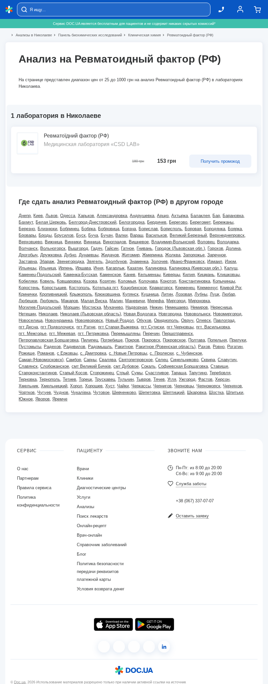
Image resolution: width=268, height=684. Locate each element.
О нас (22, 468)
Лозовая (184, 294)
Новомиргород (227, 313)
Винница (92, 241)
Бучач (107, 235)
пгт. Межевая (62, 333)
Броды (45, 235)
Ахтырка (179, 215)
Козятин (107, 281)
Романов (45, 353)
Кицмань (205, 274)
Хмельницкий (54, 385)
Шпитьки (234, 392)
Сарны (90, 359)
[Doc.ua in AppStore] (113, 624)
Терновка (28, 379)
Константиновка (194, 281)
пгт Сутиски (152, 326)
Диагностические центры (101, 487)
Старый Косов (73, 372)
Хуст (109, 385)
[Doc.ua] (9, 9)
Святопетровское (136, 359)
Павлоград (224, 320)
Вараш (136, 235)
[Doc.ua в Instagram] (119, 647)
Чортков (27, 392)
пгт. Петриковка (93, 333)
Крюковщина (107, 294)
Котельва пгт (105, 287)
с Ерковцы (67, 353)
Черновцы (184, 385)
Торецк (85, 379)
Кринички (28, 294)
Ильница (47, 268)
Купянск (131, 294)
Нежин (156, 307)
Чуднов (61, 392)
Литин (167, 294)
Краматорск (161, 287)
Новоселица (30, 320)
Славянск (28, 366)
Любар (228, 294)
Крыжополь (81, 294)
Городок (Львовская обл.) (180, 248)
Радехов (52, 346)
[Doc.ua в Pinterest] (164, 647)
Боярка (235, 228)
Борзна (129, 228)
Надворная (136, 307)
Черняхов (232, 385)
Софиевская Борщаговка (183, 366)
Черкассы (141, 385)
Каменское (110, 274)
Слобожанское (54, 366)
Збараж (47, 261)
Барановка (233, 215)
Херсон (222, 379)
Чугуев (44, 392)
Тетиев (69, 379)
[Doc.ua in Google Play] (154, 624)
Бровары (27, 235)
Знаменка (138, 261)
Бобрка (88, 228)
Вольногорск (52, 248)
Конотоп (168, 281)
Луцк (214, 294)
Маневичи (135, 300)
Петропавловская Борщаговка (48, 340)
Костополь (79, 287)
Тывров (143, 379)
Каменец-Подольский (40, 274)
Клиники (85, 478)
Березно (27, 228)
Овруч (187, 320)
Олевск (203, 320)
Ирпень (66, 268)
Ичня (98, 268)
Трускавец (105, 379)
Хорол (76, 385)
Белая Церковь (51, 222)
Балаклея (200, 215)
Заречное (216, 254)
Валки (121, 235)
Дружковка (50, 254)
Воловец (205, 241)
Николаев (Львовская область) (90, 313)
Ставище (219, 366)
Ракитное (124, 346)
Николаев (48, 313)
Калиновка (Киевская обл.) (195, 268)
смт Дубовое (126, 366)
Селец (161, 359)
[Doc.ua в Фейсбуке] (104, 647)
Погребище (112, 340)
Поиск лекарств (92, 516)
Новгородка (170, 313)
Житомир (131, 254)
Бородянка (214, 228)
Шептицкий (173, 392)
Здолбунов (116, 261)
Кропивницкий (53, 294)
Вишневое (139, 241)
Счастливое (157, 372)
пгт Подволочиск (57, 326)
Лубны (200, 294)
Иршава (83, 268)
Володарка (228, 241)
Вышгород (78, 248)
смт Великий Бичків (91, 366)
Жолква (172, 254)
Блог (81, 554)
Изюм (230, 261)
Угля (171, 379)
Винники (73, 241)
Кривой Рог (230, 287)
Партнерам (28, 478)
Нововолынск (197, 313)
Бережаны (223, 222)
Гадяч (96, 248)
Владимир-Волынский (173, 241)
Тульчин (126, 379)
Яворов (42, 399)
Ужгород (187, 379)
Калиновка (155, 268)
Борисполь (171, 228)
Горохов (215, 248)
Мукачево (113, 307)
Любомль (49, 300)
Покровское (174, 340)
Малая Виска (94, 300)
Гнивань (144, 248)
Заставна (28, 261)
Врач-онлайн (89, 535)
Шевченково (124, 392)
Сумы (136, 372)
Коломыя (127, 281)
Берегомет (200, 222)
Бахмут (26, 222)
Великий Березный (188, 235)
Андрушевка (142, 215)
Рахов (204, 346)
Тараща (178, 372)
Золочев (159, 261)
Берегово (178, 222)
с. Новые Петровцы (128, 353)
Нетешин (27, 313)
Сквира (208, 359)
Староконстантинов (38, 372)
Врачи (83, 468)
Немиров (199, 307)
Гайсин (111, 248)
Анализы (85, 506)
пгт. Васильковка (213, 326)
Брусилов (64, 235)
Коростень (29, 287)
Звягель (95, 261)
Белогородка (131, 222)
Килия (189, 274)
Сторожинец (102, 372)
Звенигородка (70, 261)
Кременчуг (207, 287)
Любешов (28, 300)
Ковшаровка (69, 281)
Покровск (151, 340)
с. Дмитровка (93, 353)
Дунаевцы (88, 254)
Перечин (151, 333)
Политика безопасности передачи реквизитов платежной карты (100, 571)
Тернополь (49, 379)
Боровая (193, 228)
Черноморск (208, 385)
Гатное (127, 248)
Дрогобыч (28, 254)
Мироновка (199, 300)
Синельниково (184, 359)
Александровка (112, 215)
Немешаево (176, 307)
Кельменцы (149, 274)
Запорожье (194, 254)
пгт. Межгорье (32, 333)
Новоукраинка (59, 320)
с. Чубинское (189, 353)
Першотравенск (177, 333)
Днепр (25, 215)
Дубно (70, 254)
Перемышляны (125, 333)
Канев (129, 274)
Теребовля (219, 372)
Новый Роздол (120, 320)
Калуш (230, 268)
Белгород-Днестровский (92, 222)
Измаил (214, 261)
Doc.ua (19, 682)
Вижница (53, 241)
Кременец (184, 287)
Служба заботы (191, 483)
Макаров (69, 300)
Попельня (217, 340)
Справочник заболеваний (101, 544)
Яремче (59, 399)
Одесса (67, 215)
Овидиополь (166, 320)
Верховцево (30, 241)
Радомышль (100, 346)
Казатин (135, 268)
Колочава (148, 281)
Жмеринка (152, 254)
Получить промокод (220, 161)
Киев (38, 215)
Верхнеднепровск (226, 235)
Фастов (205, 379)
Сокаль (148, 366)
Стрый (122, 372)
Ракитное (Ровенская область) (165, 346)
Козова (90, 281)
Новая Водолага (140, 313)
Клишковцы (228, 274)
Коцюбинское (134, 287)
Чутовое (101, 392)
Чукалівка (81, 392)
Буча (93, 235)
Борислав (148, 228)
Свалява (107, 359)
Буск (81, 235)
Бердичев (156, 222)
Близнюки (47, 228)
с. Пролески (162, 353)
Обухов (144, 320)
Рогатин (235, 346)
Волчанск (28, 248)
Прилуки (237, 340)
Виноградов (114, 241)
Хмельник (28, 385)
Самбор (73, 359)
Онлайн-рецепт (92, 525)
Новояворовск (89, 320)
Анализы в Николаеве (31, 35)
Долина (233, 248)
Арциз (163, 215)
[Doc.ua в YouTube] (149, 647)
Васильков (156, 235)
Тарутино (198, 372)
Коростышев (54, 287)
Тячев (159, 379)
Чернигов (162, 385)
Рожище (27, 353)
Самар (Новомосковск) (41, 359)
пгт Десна (28, 326)
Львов (51, 215)
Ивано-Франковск (187, 261)
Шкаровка (196, 392)
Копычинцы (224, 281)
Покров (132, 340)
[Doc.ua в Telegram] (134, 647)
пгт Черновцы (180, 326)
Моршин (71, 307)
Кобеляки (28, 281)
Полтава (196, 340)
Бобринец (69, 228)
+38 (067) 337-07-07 (195, 500)
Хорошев (94, 385)
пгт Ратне (85, 326)
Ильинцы (27, 268)
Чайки (123, 385)
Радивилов (74, 346)
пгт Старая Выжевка (118, 326)
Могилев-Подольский (40, 307)
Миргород (176, 300)
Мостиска (91, 307)
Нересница (221, 307)
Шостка (216, 392)
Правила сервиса (34, 487)
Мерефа (155, 300)
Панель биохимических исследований (87, 35)
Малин (116, 300)
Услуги (83, 497)
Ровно (219, 346)
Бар (216, 215)
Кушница (150, 294)
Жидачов (110, 254)
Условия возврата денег (101, 588)
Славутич (227, 359)
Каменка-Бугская (80, 274)
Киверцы (171, 274)
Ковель (47, 281)
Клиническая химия (142, 35)
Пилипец (89, 340)
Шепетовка (149, 392)
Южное (26, 399)
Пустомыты (30, 346)
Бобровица (108, 228)
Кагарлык (115, 268)
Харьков (86, 215)
